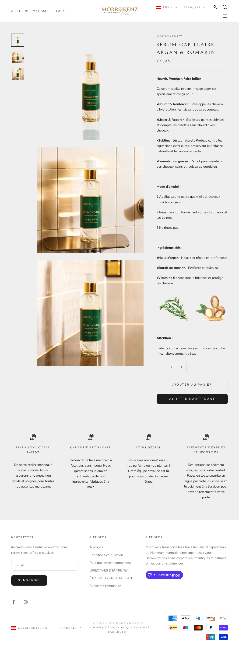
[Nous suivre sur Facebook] (13, 602)
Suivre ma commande (105, 586)
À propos (96, 547)
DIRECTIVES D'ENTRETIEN (109, 570)
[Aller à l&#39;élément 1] (17, 40)
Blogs (59, 11)
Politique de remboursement (110, 563)
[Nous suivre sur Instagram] (25, 602)
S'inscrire (29, 580)
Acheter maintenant (192, 399)
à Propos (19, 11)
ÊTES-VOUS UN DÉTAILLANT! (112, 578)
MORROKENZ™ (170, 36)
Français (192, 7)
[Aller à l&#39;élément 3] (17, 73)
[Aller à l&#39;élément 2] (17, 56)
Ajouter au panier (192, 385)
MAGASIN (41, 11)
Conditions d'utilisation (106, 555)
